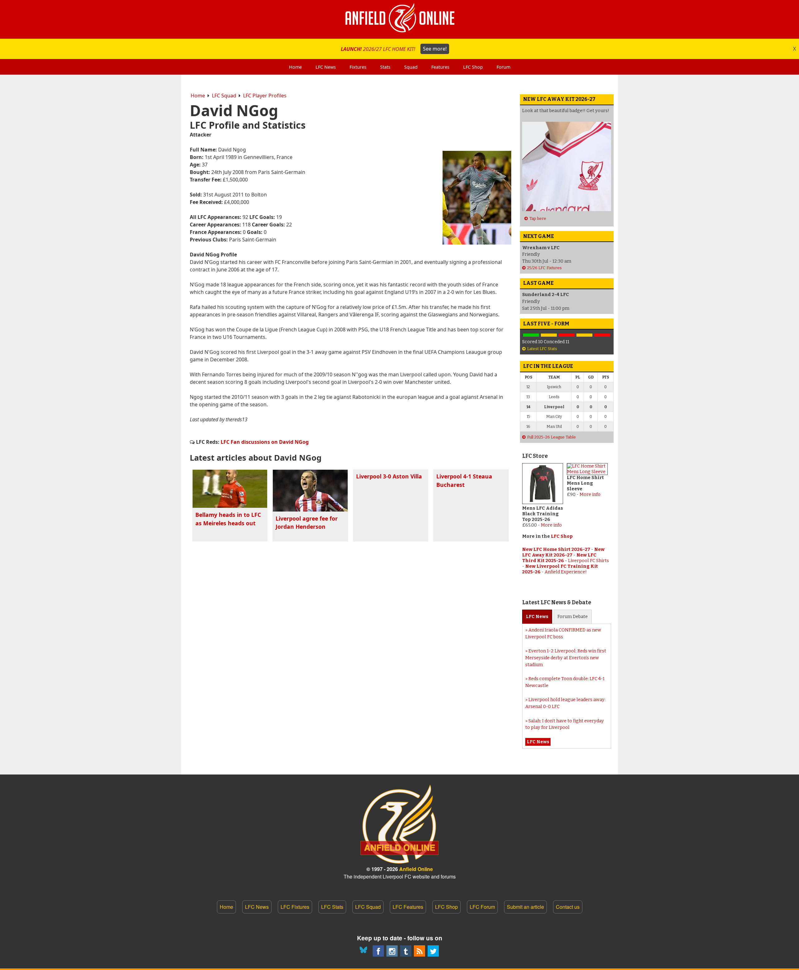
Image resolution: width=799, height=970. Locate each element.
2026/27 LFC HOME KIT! (394, 48)
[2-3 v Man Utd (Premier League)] (602, 335)
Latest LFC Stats (542, 348)
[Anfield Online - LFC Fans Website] (399, 19)
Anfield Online (416, 869)
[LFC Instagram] (392, 951)
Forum (572, 616)
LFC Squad (224, 95)
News (537, 616)
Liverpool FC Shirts (588, 560)
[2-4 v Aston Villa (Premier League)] (567, 335)
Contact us (568, 906)
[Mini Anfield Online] (405, 951)
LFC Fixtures (295, 906)
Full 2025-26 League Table (551, 437)
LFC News (257, 906)
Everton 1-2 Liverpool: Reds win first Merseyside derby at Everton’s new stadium (565, 657)
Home (198, 95)
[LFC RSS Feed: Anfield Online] (419, 951)
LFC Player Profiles (265, 95)
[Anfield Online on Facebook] (378, 951)
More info (551, 525)
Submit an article (525, 906)
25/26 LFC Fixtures (544, 267)
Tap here (537, 218)
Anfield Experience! (566, 572)
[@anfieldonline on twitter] (433, 951)
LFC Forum (482, 906)
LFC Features (408, 906)
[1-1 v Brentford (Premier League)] (549, 335)
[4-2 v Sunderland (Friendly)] (531, 335)
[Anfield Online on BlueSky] (364, 951)
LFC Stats (332, 906)
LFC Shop (562, 536)
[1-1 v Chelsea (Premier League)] (584, 335)
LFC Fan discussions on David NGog (265, 441)
